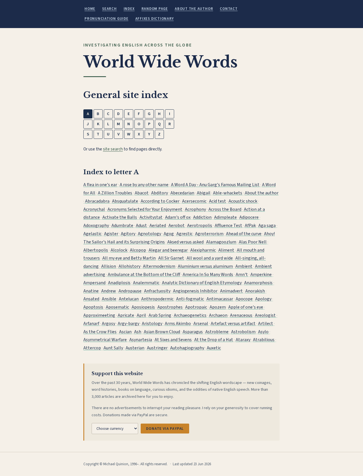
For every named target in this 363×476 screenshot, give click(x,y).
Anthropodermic (157, 299)
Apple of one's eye (245, 307)
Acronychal (94, 209)
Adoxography (96, 225)
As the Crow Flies (100, 332)
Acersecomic (194, 201)
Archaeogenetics (190, 315)
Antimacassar (219, 299)
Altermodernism (159, 266)
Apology (263, 299)
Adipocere (249, 217)
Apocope (244, 299)
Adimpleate (225, 217)
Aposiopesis (143, 307)
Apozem (218, 307)
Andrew (108, 291)
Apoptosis (93, 307)
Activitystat (151, 217)
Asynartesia (140, 340)
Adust (141, 225)
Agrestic (184, 234)
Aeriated (157, 225)
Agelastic (92, 234)
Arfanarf (91, 323)
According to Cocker (160, 201)
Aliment (226, 250)
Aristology (152, 323)
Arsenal (200, 323)
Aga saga (267, 225)
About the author (194, 8)
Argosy (108, 323)
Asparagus (193, 332)
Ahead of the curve (243, 234)
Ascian (125, 332)
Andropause (130, 291)
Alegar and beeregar (168, 250)
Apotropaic (196, 307)
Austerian (135, 348)
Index (129, 8)
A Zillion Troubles (115, 193)
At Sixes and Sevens (173, 340)
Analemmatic (146, 283)
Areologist (265, 315)
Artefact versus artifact (233, 323)
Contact (228, 8)
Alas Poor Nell (253, 242)
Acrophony (195, 209)
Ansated (91, 299)
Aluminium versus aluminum (205, 266)
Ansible (109, 299)
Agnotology (149, 234)
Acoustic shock (243, 201)
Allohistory (129, 266)
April (141, 315)
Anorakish (255, 291)
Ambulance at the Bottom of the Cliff (144, 274)
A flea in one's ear (100, 185)
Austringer (157, 348)
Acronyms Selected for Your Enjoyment (144, 209)
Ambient (243, 266)
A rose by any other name (144, 185)
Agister (111, 234)
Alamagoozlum (221, 242)
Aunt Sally (113, 348)
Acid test (217, 201)
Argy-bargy (128, 323)
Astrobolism (243, 332)
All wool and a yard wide (210, 258)
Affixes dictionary (154, 18)
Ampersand (94, 283)
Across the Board (224, 209)
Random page (155, 8)
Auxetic (214, 348)
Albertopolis (95, 250)
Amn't (242, 274)
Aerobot (176, 225)
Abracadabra (97, 201)
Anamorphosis (258, 283)
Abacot (142, 193)
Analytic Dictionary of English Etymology (202, 283)
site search (113, 149)
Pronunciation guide (106, 18)
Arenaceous (241, 315)
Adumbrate (122, 225)
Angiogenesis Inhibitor (195, 291)
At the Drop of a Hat (213, 340)
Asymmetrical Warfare (105, 340)
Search (109, 8)
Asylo (263, 332)
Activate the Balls (119, 217)
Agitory (128, 234)
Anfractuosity (157, 291)
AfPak (250, 225)
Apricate (126, 315)
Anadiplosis (119, 283)
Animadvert (231, 291)
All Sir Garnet (171, 258)
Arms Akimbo (178, 323)
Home (90, 8)
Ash (137, 332)
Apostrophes (170, 307)
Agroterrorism (209, 234)
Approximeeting (99, 315)
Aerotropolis (199, 225)
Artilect (265, 323)
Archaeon (218, 315)
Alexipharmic (203, 250)
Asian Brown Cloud (162, 332)
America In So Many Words (208, 274)
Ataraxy (243, 340)
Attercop (92, 348)
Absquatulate (125, 201)
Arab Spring (160, 315)
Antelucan (129, 299)
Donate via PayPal (165, 428)
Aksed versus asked (185, 242)
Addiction (202, 217)
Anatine (91, 291)
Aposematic (117, 307)
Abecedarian (182, 193)
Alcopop (138, 250)
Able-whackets (227, 193)
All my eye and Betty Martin (129, 258)
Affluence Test (228, 225)
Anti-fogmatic (190, 299)
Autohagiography (187, 348)
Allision (108, 266)
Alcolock (119, 250)
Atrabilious (264, 340)
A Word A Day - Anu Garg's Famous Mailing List (215, 185)
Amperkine (261, 274)
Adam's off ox (178, 217)
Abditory (159, 193)
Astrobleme (217, 332)
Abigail (203, 193)
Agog (169, 234)
